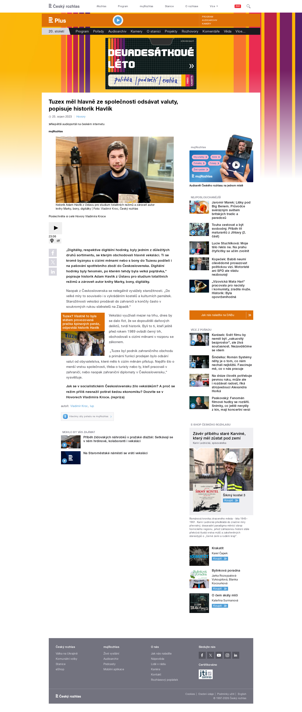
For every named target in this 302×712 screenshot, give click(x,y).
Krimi (214, 157)
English (242, 694)
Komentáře (211, 31)
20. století (56, 31)
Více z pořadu (201, 329)
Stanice (169, 6)
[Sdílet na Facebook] (53, 253)
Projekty (171, 31)
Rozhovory (190, 31)
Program (123, 6)
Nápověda (157, 658)
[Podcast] (52, 241)
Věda (228, 31)
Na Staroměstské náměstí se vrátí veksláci (115, 453)
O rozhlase (191, 6)
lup (92, 406)
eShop (60, 669)
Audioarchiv (209, 20)
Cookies (190, 694)
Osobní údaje (206, 694)
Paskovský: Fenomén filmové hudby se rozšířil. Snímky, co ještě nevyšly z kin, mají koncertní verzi (231, 403)
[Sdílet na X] (53, 262)
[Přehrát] (55, 228)
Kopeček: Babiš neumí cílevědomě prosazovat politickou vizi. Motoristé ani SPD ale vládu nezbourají (230, 266)
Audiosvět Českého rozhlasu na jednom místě (216, 185)
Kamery (206, 24)
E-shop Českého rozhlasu (211, 424)
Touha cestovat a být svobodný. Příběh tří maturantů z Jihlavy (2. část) (229, 230)
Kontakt (156, 674)
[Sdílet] (58, 241)
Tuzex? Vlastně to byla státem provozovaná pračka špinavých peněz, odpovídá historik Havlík (81, 321)
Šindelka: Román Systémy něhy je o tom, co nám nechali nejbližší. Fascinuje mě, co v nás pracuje (232, 362)
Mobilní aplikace (113, 669)
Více (241, 31)
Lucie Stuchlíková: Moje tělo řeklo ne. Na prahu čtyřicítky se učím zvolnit (230, 247)
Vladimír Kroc (109, 208)
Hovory (81, 116)
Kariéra (155, 669)
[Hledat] (248, 6)
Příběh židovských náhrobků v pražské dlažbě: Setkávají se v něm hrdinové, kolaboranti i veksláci (128, 439)
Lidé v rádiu (158, 664)
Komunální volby (66, 658)
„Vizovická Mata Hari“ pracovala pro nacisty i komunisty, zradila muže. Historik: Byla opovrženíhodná (231, 289)
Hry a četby (199, 157)
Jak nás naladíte (161, 653)
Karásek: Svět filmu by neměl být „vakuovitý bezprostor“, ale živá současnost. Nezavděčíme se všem (232, 342)
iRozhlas (101, 6)
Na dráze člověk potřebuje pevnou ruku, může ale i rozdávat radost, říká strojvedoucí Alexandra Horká (232, 383)
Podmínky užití (225, 694)
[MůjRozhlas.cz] (56, 131)
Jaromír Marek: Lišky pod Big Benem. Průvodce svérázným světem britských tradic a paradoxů (231, 210)
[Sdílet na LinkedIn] (53, 272)
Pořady (98, 31)
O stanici (154, 31)
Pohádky (198, 163)
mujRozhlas (146, 6)
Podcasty (109, 664)
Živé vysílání (199, 169)
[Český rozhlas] (64, 6)
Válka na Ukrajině (67, 653)
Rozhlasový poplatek (164, 679)
